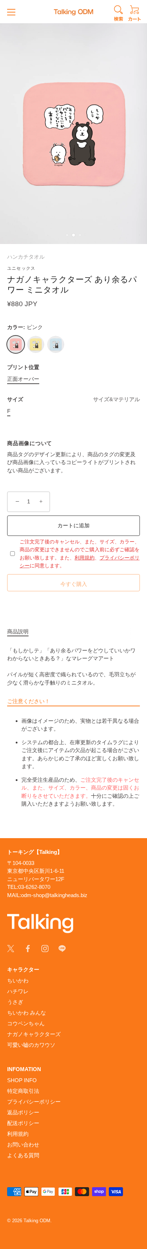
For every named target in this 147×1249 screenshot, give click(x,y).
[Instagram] (45, 948)
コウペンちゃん (26, 1023)
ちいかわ (18, 980)
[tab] (21, 632)
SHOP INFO (22, 1080)
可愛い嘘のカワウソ (31, 1045)
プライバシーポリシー (34, 1102)
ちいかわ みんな (26, 1013)
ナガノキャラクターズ (34, 1034)
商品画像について (29, 443)
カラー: (25, 327)
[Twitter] (10, 948)
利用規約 (85, 558)
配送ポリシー (23, 1123)
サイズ (73, 399)
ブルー (55, 344)
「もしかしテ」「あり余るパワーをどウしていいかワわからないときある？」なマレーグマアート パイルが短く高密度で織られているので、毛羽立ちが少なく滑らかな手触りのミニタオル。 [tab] (73, 727)
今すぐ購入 (73, 584)
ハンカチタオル (26, 257)
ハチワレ (18, 991)
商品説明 (18, 631)
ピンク (15, 344)
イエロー (35, 344)
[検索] (118, 14)
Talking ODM (37, 1220)
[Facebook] (27, 948)
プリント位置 (23, 367)
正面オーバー (23, 379)
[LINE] (62, 948)
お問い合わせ (23, 1144)
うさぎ (15, 1002)
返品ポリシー (23, 1112)
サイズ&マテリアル (116, 399)
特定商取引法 (23, 1091)
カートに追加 (73, 525)
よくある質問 (23, 1155)
